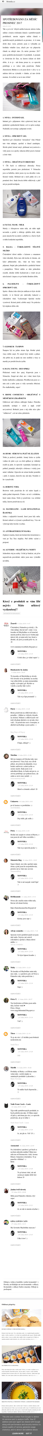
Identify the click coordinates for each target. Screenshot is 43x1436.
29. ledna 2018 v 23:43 (25, 1235)
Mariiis (13, 1067)
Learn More (18, 1433)
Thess (13, 1033)
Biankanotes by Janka (19, 669)
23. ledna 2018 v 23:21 (25, 1205)
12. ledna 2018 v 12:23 (23, 967)
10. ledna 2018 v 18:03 (29, 860)
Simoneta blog (16, 860)
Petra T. (14, 999)
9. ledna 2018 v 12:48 (23, 709)
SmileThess (15, 1044)
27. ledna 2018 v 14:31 (18, 1224)
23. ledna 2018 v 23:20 (25, 1052)
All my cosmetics (17, 930)
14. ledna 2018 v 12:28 (18, 1107)
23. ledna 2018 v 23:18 (25, 654)
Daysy (13, 708)
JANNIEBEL (16, 807)
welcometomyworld (18, 778)
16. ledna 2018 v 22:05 (27, 1146)
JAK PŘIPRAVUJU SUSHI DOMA (10, 1365)
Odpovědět (16, 664)
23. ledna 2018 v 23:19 (25, 815)
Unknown (14, 801)
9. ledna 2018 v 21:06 (25, 755)
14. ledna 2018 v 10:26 (24, 1068)
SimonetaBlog (16, 871)
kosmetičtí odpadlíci (12, 613)
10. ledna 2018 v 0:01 (26, 801)
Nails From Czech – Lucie (21, 1104)
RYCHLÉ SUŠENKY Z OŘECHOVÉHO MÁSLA (13, 1329)
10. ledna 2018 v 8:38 (22, 831)
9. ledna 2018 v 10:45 (18, 672)
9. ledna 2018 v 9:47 (23, 624)
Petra (13, 830)
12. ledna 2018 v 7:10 (31, 931)
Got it (29, 1433)
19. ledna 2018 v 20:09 (18, 1192)
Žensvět (14, 623)
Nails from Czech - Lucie (20, 1122)
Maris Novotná (16, 1078)
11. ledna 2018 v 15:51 (28, 897)
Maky (13, 967)
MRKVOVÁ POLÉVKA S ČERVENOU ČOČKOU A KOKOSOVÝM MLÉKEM (20, 1402)
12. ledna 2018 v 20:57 (25, 999)
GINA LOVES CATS (19, 1221)
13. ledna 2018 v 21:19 (23, 1033)
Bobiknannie (16, 896)
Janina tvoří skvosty (18, 1189)
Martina (14, 755)
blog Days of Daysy (18, 732)
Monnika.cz (10, 1)
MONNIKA (22, 651)
